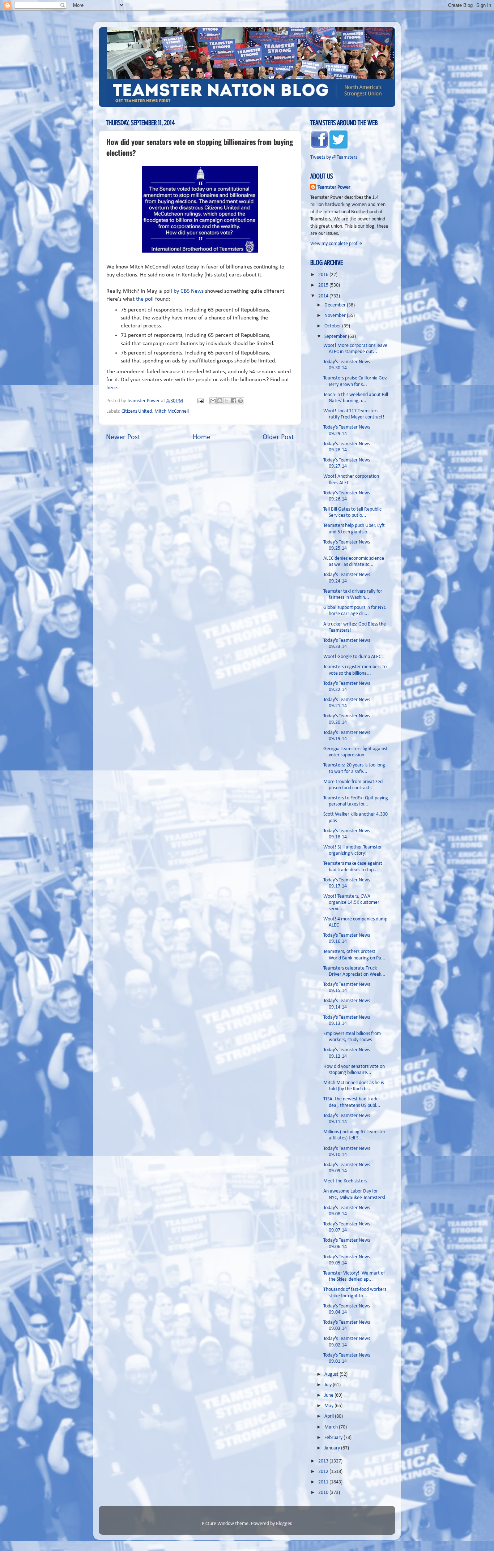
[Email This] (213, 400)
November (335, 315)
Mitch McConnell (171, 411)
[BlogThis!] (219, 400)
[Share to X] (226, 400)
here (111, 388)
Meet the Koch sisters (345, 1181)
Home (201, 437)
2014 (323, 296)
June (329, 1395)
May (329, 1406)
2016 (323, 275)
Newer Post (123, 437)
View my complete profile (336, 243)
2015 (323, 285)
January (332, 1448)
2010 (323, 1492)
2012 (323, 1471)
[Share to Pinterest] (240, 400)
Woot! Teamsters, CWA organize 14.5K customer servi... (351, 903)
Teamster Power (334, 187)
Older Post (278, 437)
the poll (145, 299)
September (336, 336)
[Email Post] (200, 401)
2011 (323, 1482)
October (333, 326)
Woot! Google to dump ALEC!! (354, 657)
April (329, 1416)
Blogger (283, 1523)
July (328, 1385)
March (331, 1427)
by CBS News (189, 291)
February (334, 1437)
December (335, 305)
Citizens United (137, 411)
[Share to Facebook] (233, 400)
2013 (323, 1461)
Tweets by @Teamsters (333, 157)
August (332, 1374)
